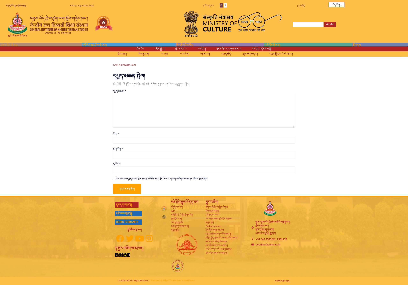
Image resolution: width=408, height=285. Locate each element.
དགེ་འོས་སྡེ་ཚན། (272, 45)
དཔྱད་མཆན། (119, 91)
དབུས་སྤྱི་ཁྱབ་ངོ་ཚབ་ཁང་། (281, 53)
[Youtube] (139, 238)
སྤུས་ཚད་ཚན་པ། (250, 53)
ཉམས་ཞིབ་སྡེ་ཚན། (9, 45)
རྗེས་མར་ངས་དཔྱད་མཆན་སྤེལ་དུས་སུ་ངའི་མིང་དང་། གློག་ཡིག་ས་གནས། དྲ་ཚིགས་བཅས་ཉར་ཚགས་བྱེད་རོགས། (162, 178)
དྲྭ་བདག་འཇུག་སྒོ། (124, 204)
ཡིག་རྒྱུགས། (143, 53)
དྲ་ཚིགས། (117, 163)
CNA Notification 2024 (124, 64)
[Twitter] (130, 238)
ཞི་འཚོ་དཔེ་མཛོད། (184, 45)
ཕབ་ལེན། (184, 53)
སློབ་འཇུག (122, 53)
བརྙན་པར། (205, 53)
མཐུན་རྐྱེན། (226, 53)
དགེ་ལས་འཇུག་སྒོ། (124, 213)
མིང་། (116, 133)
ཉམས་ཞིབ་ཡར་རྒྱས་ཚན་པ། (228, 48)
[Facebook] (120, 238)
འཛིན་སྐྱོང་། (160, 48)
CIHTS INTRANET (127, 222)
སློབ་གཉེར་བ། (181, 48)
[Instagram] (149, 238)
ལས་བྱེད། (202, 48)
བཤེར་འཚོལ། (330, 24)
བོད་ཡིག (336, 5)
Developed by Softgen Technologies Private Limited (172, 280)
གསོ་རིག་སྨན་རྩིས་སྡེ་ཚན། (94, 45)
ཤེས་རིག (140, 48)
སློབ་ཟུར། (357, 45)
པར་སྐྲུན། (165, 53)
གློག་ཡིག (118, 148)
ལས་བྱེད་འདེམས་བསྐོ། (261, 48)
